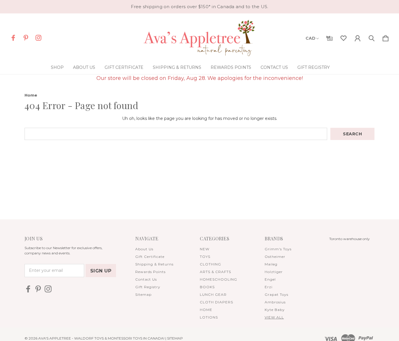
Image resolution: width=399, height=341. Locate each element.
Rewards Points (231, 67)
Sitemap (143, 294)
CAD (310, 38)
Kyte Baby (275, 309)
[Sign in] (358, 37)
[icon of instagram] (38, 38)
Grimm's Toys (278, 249)
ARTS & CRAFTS (215, 272)
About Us (84, 67)
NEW (204, 249)
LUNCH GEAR (213, 294)
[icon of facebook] (13, 38)
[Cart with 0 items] (386, 37)
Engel (270, 279)
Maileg (271, 264)
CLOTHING (210, 264)
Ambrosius (275, 302)
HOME (206, 309)
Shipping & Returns (177, 67)
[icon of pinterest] (26, 38)
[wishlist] (343, 37)
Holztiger (274, 272)
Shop (57, 67)
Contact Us (274, 67)
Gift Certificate (124, 67)
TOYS (205, 256)
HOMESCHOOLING (218, 279)
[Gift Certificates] (329, 37)
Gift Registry (313, 67)
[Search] (372, 37)
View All (274, 317)
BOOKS (207, 287)
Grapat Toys (276, 294)
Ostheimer (275, 256)
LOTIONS (209, 317)
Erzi (269, 287)
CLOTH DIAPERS (216, 302)
